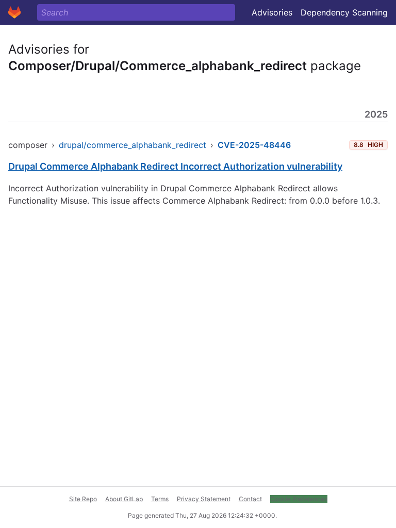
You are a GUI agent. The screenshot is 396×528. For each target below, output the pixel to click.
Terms (160, 499)
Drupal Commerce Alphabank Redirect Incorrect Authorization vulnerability (175, 166)
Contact (250, 499)
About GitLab (124, 499)
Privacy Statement (203, 499)
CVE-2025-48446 (254, 145)
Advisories (272, 12)
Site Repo (83, 499)
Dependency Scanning (344, 12)
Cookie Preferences (298, 499)
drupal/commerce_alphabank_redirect (132, 145)
